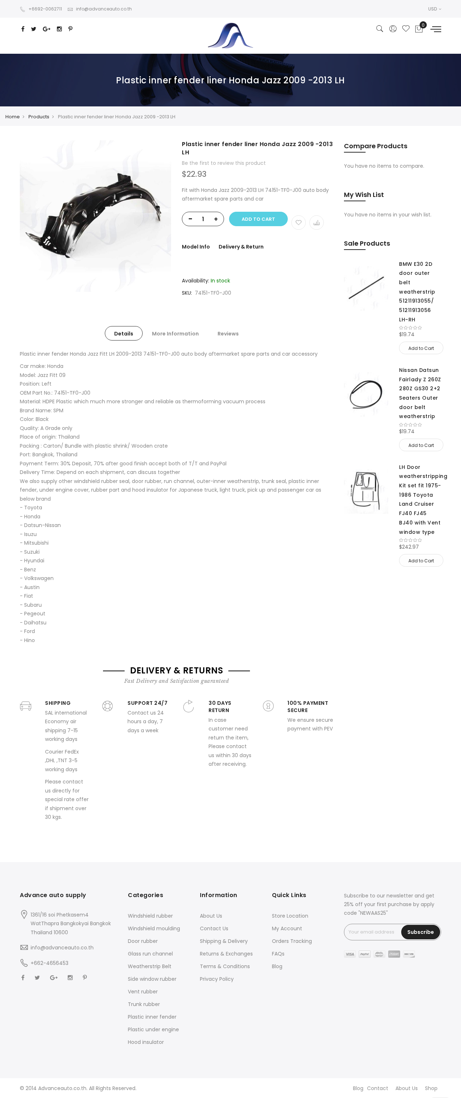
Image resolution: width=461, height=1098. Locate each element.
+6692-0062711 (45, 9)
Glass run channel (150, 953)
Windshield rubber (150, 915)
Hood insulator (146, 1042)
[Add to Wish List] (298, 222)
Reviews (228, 333)
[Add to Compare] (316, 222)
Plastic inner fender (152, 1016)
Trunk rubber (144, 1004)
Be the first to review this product (224, 163)
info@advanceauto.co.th (104, 9)
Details (123, 333)
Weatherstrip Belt (149, 966)
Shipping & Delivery (224, 941)
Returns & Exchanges (226, 953)
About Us (211, 915)
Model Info (196, 246)
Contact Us (214, 928)
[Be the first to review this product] (420, 328)
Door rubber (143, 941)
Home (12, 116)
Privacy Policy (217, 979)
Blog (277, 966)
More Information (175, 333)
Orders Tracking (292, 941)
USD (433, 9)
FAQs (278, 953)
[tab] (124, 333)
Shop (431, 1088)
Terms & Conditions (225, 966)
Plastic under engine (153, 1029)
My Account (287, 928)
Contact (377, 1088)
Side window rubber (152, 979)
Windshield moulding (154, 928)
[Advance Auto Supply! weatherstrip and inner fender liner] (230, 35)
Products (38, 116)
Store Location (290, 915)
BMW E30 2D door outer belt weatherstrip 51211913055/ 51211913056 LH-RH (417, 291)
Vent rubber (143, 991)
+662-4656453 (49, 963)
